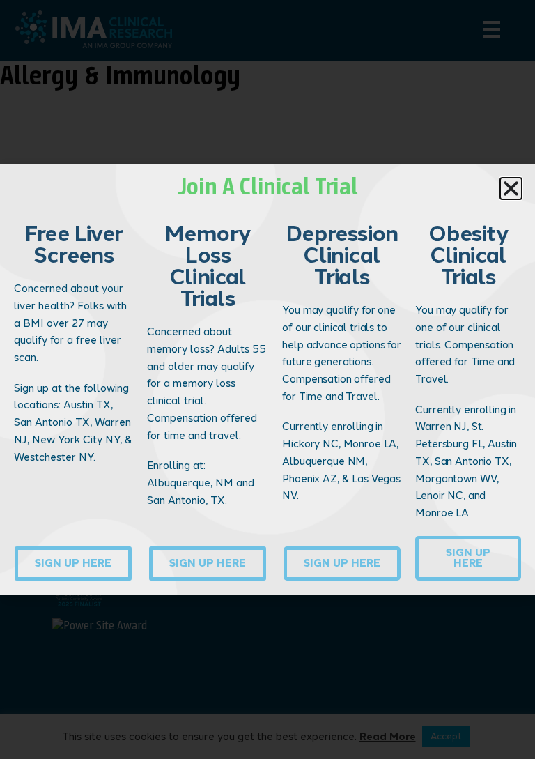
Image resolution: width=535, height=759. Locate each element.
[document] (267, 379)
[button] (511, 188)
